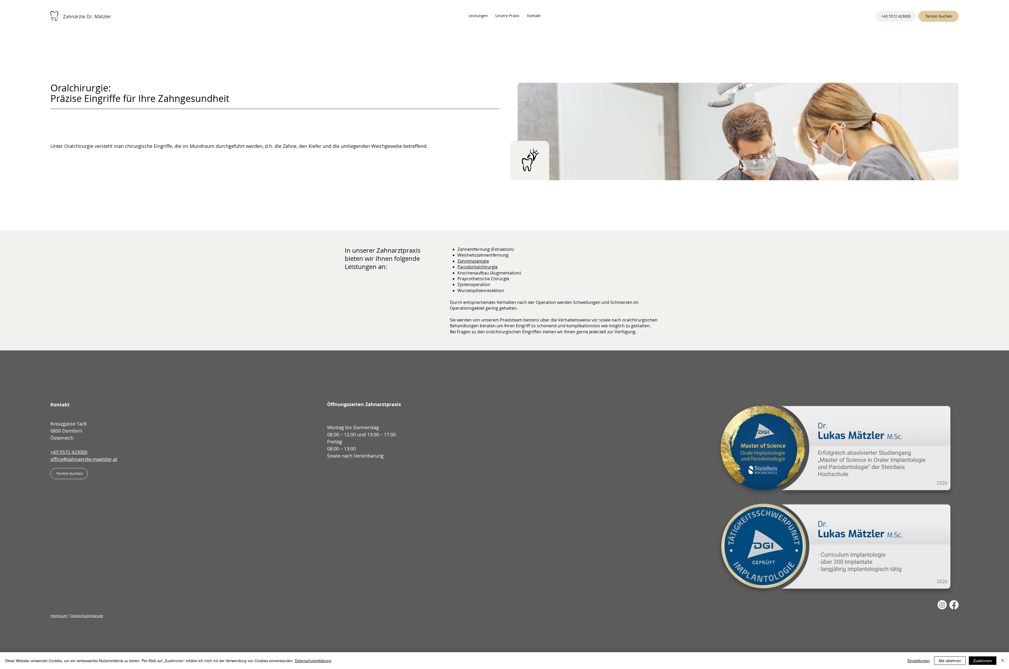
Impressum (58, 616)
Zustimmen (982, 660)
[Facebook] (954, 604)
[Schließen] (1003, 660)
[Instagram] (942, 604)
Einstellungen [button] (919, 660)
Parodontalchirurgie (477, 267)
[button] (478, 16)
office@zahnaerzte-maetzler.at (83, 459)
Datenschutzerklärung (86, 616)
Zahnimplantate (473, 261)
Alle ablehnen (950, 660)
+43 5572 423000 (68, 452)
